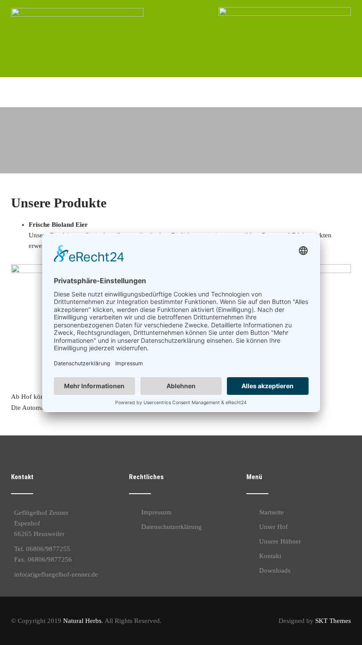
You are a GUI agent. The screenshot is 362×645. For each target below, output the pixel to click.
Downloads (274, 570)
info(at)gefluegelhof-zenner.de (56, 574)
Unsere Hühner (280, 541)
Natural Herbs (82, 620)
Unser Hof (273, 526)
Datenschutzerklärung (171, 526)
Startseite (271, 512)
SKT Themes (333, 620)
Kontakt (270, 555)
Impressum (156, 512)
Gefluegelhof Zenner (62, 84)
